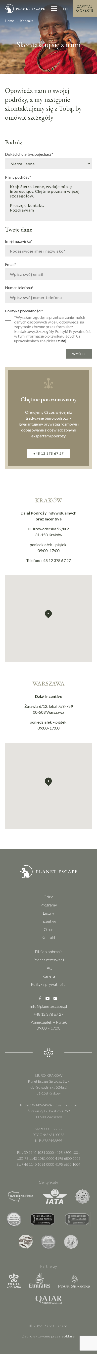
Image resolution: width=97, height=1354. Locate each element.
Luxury (48, 913)
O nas (48, 929)
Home (9, 21)
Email (10, 264)
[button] (48, 614)
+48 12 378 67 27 (48, 453)
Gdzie (48, 896)
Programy (48, 905)
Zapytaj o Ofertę (85, 8)
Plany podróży (18, 177)
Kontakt (48, 937)
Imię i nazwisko (19, 241)
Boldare (68, 1336)
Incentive (48, 921)
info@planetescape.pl (48, 1006)
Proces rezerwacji (48, 959)
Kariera (48, 976)
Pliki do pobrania (48, 951)
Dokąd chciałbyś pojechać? (29, 154)
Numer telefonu (19, 287)
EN (65, 9)
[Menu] (54, 9)
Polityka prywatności (24, 310)
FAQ (48, 968)
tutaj (62, 340)
